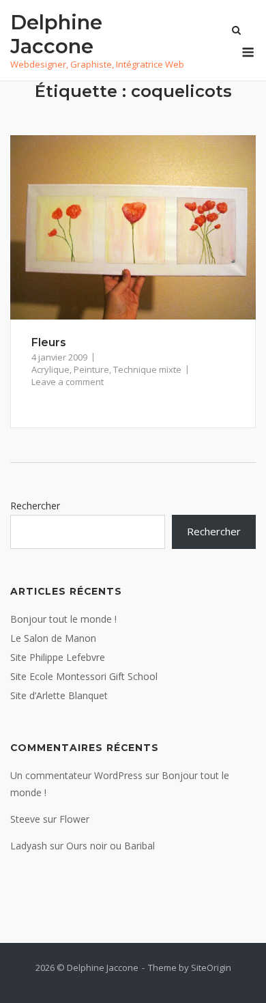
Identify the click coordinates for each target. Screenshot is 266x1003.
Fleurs (48, 342)
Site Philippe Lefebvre (57, 657)
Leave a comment (67, 382)
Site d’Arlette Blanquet (59, 695)
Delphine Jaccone (56, 34)
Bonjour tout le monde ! (63, 618)
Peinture (91, 369)
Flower (74, 819)
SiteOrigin (211, 967)
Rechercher (35, 505)
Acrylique (50, 369)
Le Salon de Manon (53, 638)
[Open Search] (236, 31)
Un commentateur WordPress (76, 775)
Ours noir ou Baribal (110, 845)
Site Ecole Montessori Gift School (84, 676)
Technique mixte (147, 369)
